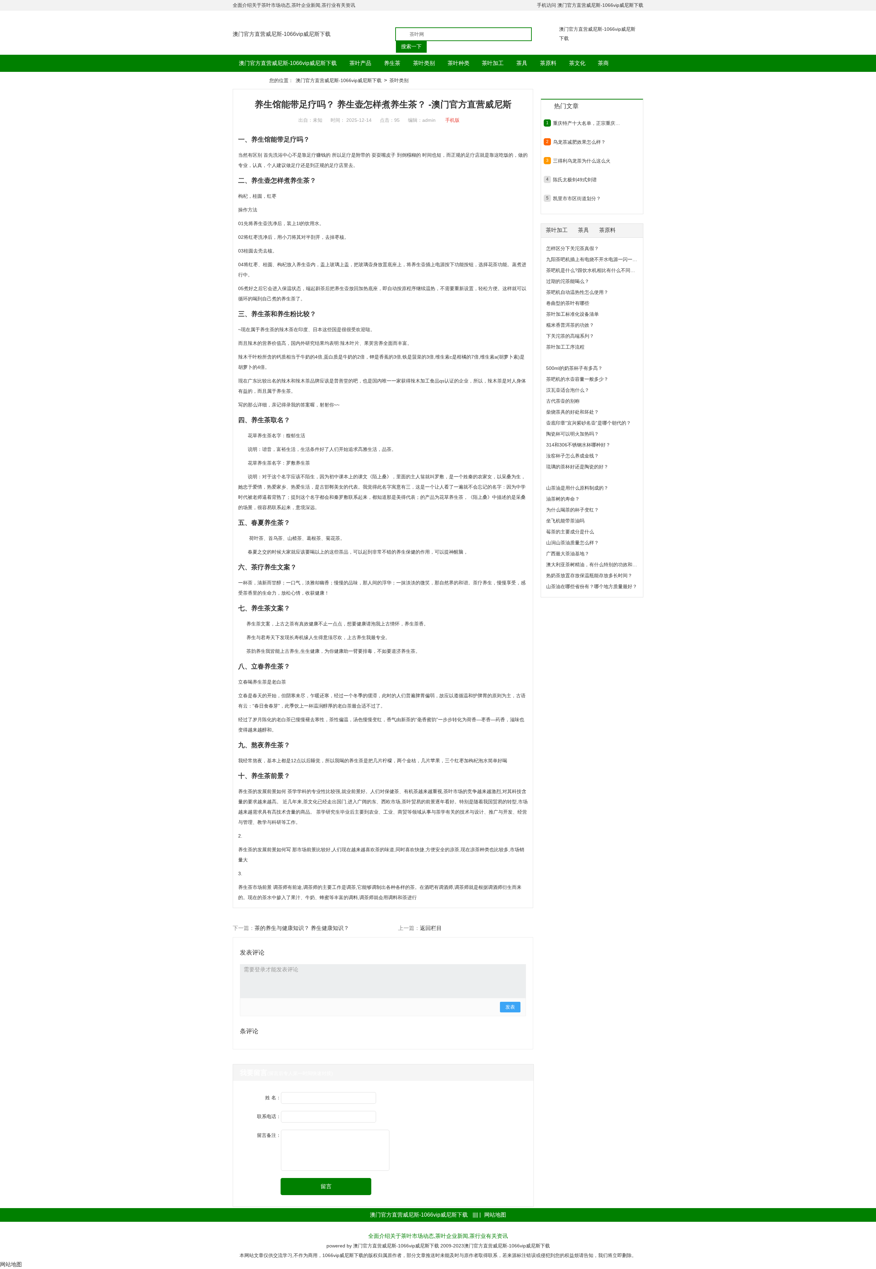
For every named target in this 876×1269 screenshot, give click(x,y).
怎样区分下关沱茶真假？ (572, 248)
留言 (326, 1186)
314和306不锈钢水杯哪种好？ (578, 445)
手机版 (452, 120)
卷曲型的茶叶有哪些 (567, 303)
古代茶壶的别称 (563, 401)
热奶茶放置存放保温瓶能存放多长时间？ (589, 575)
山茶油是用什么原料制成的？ (577, 488)
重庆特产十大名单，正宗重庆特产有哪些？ (586, 123)
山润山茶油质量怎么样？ (572, 542)
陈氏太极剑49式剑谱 (575, 179)
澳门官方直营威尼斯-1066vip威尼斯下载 (600, 5)
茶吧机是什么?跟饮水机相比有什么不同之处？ (595, 270)
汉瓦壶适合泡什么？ (567, 390)
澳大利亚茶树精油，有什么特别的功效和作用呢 (596, 564)
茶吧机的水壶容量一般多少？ (577, 379)
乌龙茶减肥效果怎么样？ (579, 142)
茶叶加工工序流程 (565, 347)
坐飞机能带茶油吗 (565, 520)
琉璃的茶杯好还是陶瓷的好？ (577, 466)
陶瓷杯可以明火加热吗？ (572, 434)
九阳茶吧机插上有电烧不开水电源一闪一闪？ (594, 259)
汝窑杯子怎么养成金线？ (572, 455)
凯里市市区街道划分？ (577, 198)
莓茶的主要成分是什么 (570, 531)
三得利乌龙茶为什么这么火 (581, 161)
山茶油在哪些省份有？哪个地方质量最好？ (591, 586)
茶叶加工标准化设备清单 (572, 314)
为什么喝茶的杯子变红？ (572, 510)
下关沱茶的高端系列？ (570, 336)
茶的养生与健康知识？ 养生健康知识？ (302, 928)
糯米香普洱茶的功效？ (570, 325)
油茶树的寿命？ (563, 499)
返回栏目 (431, 928)
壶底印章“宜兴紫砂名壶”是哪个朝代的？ (588, 423)
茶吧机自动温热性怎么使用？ (577, 292)
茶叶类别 (399, 80)
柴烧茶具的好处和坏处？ (572, 412)
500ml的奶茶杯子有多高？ (574, 368)
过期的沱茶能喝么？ (567, 281)
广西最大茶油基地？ (567, 553)
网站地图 (495, 1215)
